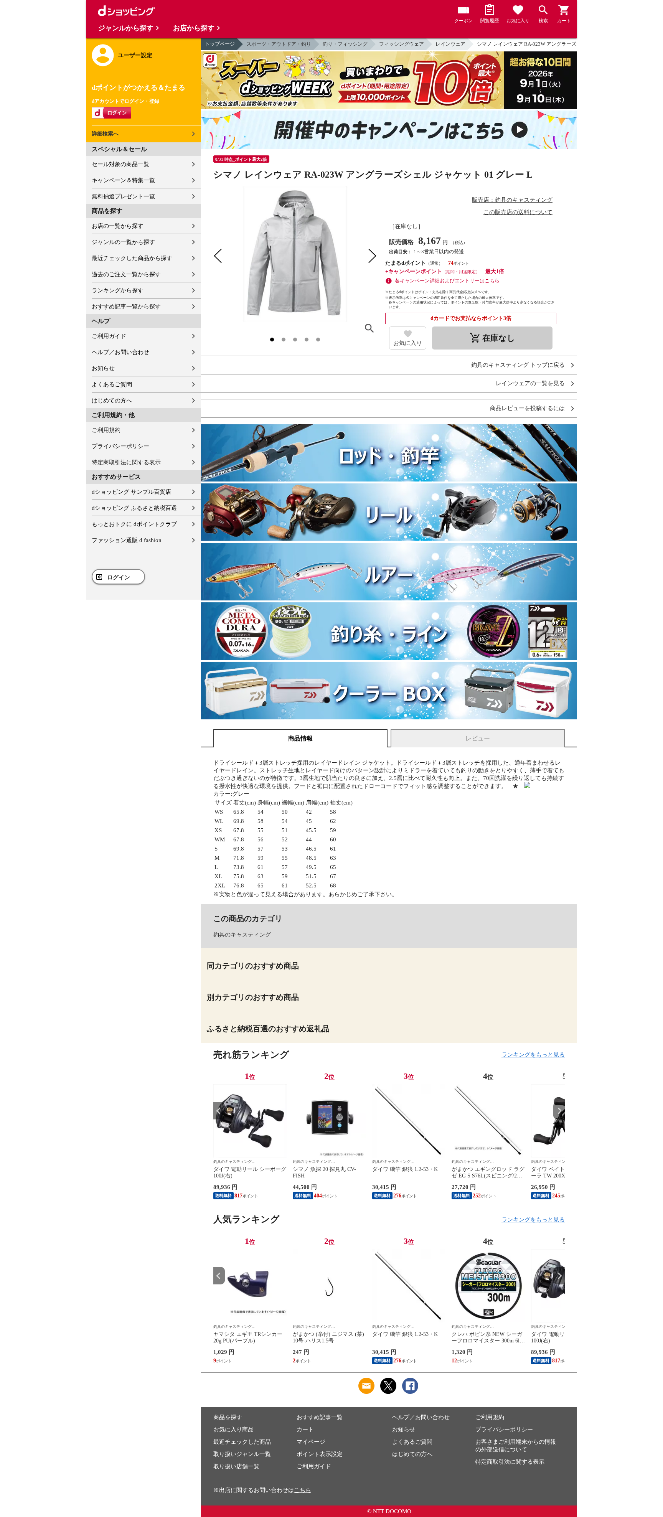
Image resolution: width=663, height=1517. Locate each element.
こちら (302, 1490)
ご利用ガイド (109, 336)
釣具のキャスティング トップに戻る (518, 365)
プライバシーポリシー (120, 446)
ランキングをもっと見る (533, 1055)
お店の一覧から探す (117, 226)
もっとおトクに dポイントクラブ (134, 524)
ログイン (118, 577)
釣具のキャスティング (242, 935)
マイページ (311, 1442)
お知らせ (103, 368)
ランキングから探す (117, 290)
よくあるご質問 (112, 384)
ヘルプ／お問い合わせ (120, 352)
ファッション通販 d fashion (127, 540)
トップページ (220, 44)
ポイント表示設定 (320, 1454)
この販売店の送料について (517, 212)
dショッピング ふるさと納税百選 (134, 508)
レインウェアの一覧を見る (530, 383)
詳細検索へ (105, 134)
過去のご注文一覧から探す (126, 274)
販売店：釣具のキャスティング (512, 200)
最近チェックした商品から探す (132, 258)
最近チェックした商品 (242, 1442)
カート (305, 1429)
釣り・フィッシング (345, 44)
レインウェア (450, 44)
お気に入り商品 (233, 1429)
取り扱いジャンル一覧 (242, 1454)
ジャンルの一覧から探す (123, 242)
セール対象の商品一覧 (120, 164)
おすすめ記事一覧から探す (126, 306)
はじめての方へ (112, 400)
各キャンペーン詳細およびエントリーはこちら (447, 281)
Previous (219, 1111)
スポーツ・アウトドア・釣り (278, 44)
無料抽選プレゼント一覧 (123, 196)
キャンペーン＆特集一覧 (123, 180)
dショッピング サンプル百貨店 (131, 492)
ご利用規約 (106, 430)
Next (559, 1111)
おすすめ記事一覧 (320, 1417)
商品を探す (227, 1417)
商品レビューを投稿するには (527, 408)
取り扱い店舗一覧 (236, 1466)
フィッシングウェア (401, 44)
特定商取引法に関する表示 (126, 462)
